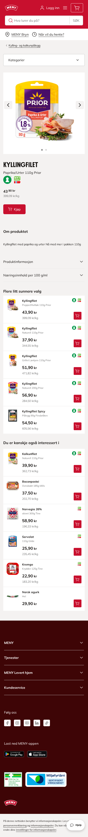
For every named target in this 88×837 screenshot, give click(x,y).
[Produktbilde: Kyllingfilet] (42, 150)
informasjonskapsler (42, 825)
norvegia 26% (32, 509)
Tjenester (11, 658)
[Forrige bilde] (8, 105)
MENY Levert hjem (18, 673)
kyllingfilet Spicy (33, 411)
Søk (76, 20)
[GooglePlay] (14, 754)
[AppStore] (37, 754)
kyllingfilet (29, 301)
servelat (28, 537)
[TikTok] (46, 723)
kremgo (27, 564)
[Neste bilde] (80, 105)
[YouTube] (27, 723)
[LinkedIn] (37, 723)
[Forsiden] (46, 150)
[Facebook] (7, 723)
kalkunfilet (29, 454)
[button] (44, 60)
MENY (9, 643)
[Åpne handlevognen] (77, 7)
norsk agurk (30, 592)
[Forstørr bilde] (44, 113)
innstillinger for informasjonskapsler (36, 829)
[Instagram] (17, 723)
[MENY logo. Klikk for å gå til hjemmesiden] (11, 8)
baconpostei (30, 481)
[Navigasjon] (65, 7)
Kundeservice (14, 687)
